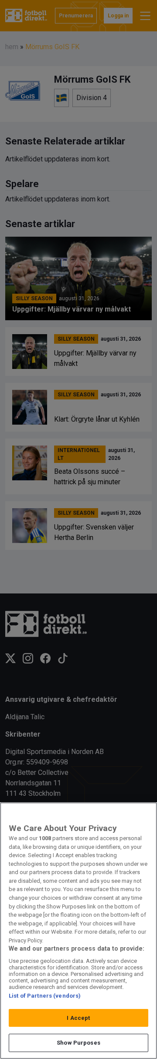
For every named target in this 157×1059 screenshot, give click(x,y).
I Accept (78, 1018)
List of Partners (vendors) (45, 995)
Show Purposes (78, 1042)
